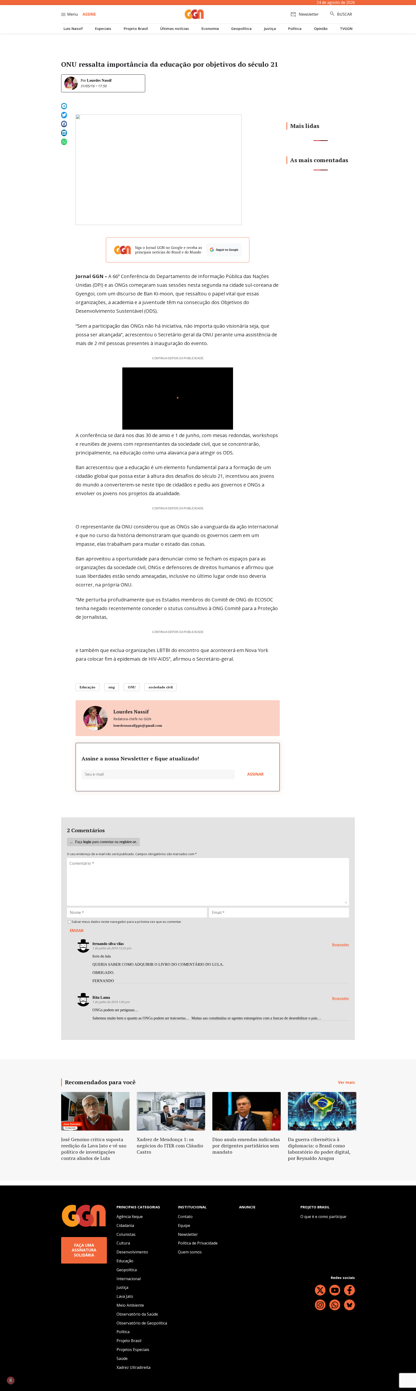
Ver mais (346, 1082)
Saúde (122, 1358)
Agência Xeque (130, 1216)
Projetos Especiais (133, 1349)
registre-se (127, 842)
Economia (210, 28)
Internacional (129, 1278)
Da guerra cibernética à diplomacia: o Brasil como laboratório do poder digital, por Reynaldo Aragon (319, 1148)
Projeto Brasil (136, 28)
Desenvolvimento (132, 1252)
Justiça (270, 28)
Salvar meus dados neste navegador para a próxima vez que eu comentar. (127, 922)
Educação (87, 687)
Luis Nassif (73, 28)
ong (111, 687)
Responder (340, 945)
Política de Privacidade (198, 1243)
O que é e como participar (323, 1216)
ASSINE (89, 14)
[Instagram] (320, 1304)
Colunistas (126, 1234)
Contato (185, 1216)
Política (294, 28)
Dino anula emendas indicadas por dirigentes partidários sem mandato (246, 1145)
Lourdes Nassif (99, 80)
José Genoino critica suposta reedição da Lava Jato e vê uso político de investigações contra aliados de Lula (93, 1148)
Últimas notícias (174, 28)
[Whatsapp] (334, 1304)
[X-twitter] (320, 1290)
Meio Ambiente (130, 1305)
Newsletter (188, 1234)
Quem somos (190, 1252)
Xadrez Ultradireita (133, 1367)
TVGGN (346, 28)
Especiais (103, 28)
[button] (64, 106)
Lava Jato (125, 1296)
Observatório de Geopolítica (142, 1323)
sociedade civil (161, 687)
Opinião (321, 28)
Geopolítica (241, 28)
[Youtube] (334, 1290)
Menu (72, 14)
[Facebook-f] (349, 1290)
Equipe (184, 1225)
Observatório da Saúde (137, 1314)
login (87, 842)
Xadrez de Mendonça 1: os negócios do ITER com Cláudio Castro (170, 1145)
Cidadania (125, 1225)
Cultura (123, 1243)
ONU (132, 687)
